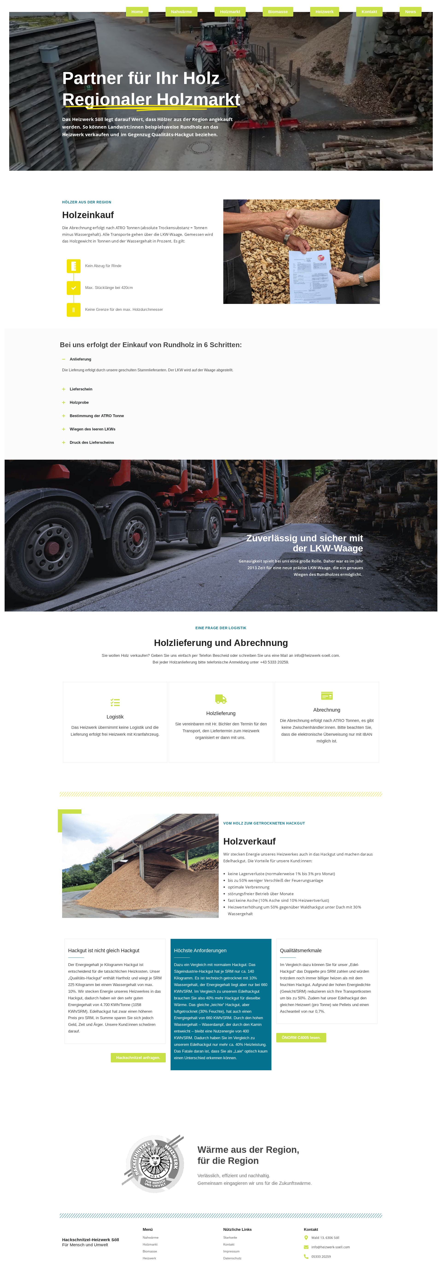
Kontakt (228, 1244)
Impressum (231, 1251)
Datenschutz (232, 1258)
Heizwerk (149, 1258)
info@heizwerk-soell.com (316, 655)
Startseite (230, 1237)
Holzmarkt (150, 1244)
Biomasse (150, 1251)
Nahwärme (151, 1237)
